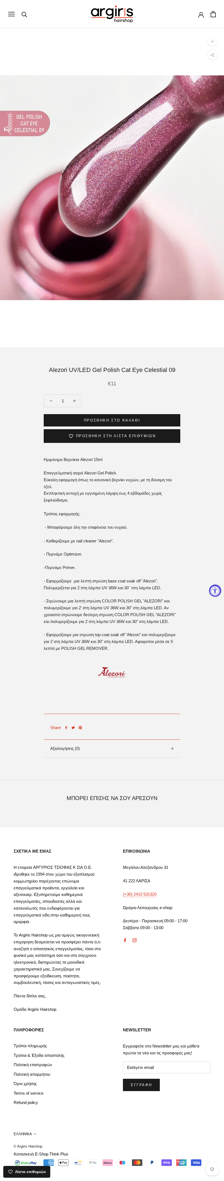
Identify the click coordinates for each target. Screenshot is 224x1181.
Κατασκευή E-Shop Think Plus (41, 1154)
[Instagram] (134, 940)
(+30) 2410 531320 (140, 894)
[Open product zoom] (212, 41)
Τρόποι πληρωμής (30, 1045)
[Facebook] (66, 727)
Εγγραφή (141, 1085)
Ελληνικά (23, 1134)
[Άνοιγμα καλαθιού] (213, 14)
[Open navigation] (11, 14)
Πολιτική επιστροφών (33, 1064)
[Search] (24, 14)
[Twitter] (73, 727)
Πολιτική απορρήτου (32, 1074)
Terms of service (28, 1093)
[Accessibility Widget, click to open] (215, 590)
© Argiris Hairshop (28, 1146)
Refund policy (26, 1102)
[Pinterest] (80, 727)
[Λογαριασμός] (201, 14)
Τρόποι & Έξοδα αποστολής (39, 1055)
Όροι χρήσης (25, 1083)
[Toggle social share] (212, 55)
